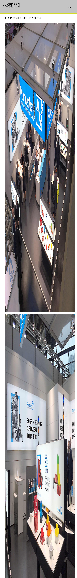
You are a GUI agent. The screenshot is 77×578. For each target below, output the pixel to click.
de (69, 7)
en (70, 7)
